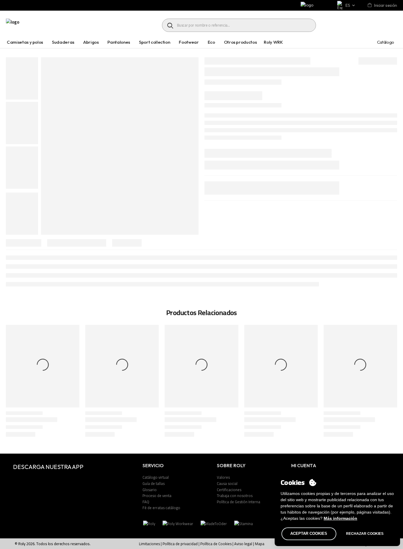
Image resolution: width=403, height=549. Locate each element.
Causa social (227, 483)
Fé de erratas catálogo (161, 507)
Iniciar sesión (385, 5)
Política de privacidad (180, 543)
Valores (223, 477)
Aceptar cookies (308, 533)
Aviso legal (243, 543)
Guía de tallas (153, 483)
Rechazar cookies (365, 534)
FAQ (145, 501)
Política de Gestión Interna (238, 501)
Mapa (259, 543)
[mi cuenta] (370, 5)
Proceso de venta (156, 495)
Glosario (149, 489)
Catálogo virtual (155, 477)
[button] (392, 382)
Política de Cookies (216, 543)
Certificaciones (229, 489)
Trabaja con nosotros (235, 495)
